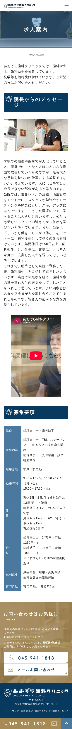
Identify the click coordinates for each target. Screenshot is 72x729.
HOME (31, 55)
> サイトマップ (11, 711)
